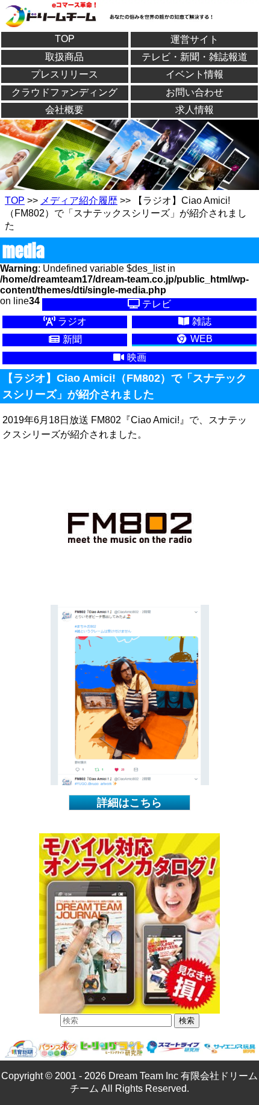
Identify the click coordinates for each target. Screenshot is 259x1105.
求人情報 (194, 110)
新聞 (71, 339)
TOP (65, 39)
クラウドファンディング (64, 92)
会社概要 (64, 110)
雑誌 (200, 321)
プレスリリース (64, 74)
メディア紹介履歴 (78, 200)
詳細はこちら (129, 803)
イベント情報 (194, 74)
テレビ (155, 304)
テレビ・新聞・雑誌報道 (195, 57)
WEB (200, 339)
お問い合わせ (194, 92)
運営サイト (194, 39)
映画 (135, 357)
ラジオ (71, 321)
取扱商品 (64, 57)
